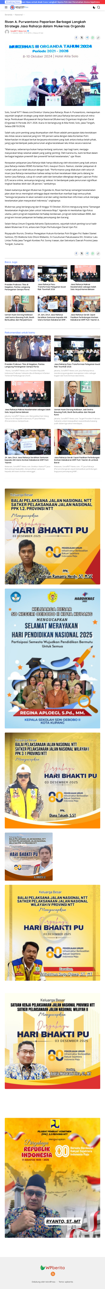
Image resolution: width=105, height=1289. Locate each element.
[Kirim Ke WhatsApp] (93, 37)
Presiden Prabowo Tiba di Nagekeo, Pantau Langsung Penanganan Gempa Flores (17, 287)
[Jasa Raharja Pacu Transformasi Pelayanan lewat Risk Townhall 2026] (52, 273)
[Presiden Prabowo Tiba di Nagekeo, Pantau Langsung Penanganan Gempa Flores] (19, 273)
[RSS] (53, 1274)
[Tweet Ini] (82, 37)
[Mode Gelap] (94, 7)
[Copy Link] (98, 37)
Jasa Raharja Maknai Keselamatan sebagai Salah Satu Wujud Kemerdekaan (83, 287)
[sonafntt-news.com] (19, 7)
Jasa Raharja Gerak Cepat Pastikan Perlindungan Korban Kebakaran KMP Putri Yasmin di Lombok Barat (85, 317)
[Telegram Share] (87, 37)
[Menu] (6, 7)
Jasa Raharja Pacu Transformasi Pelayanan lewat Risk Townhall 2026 (52, 287)
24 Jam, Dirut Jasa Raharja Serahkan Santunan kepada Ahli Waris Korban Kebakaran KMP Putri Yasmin (52, 317)
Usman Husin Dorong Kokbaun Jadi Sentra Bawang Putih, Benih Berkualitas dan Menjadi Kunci (19, 317)
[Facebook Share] (76, 37)
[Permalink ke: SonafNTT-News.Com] (7, 31)
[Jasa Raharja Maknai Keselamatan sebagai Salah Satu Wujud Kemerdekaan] (85, 273)
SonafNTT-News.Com (19, 31)
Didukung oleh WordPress (43, 1282)
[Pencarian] (98, 7)
